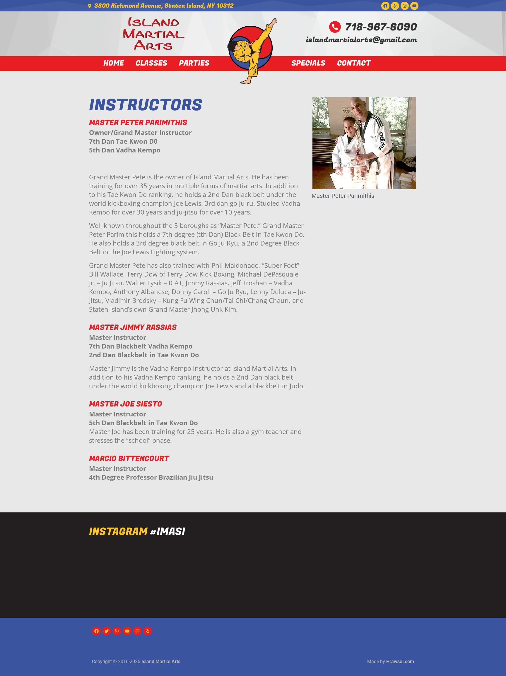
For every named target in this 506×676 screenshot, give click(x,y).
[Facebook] (385, 6)
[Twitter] (106, 631)
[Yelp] (395, 6)
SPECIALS (308, 63)
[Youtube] (414, 6)
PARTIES (194, 63)
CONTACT (354, 63)
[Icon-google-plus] (116, 631)
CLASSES (151, 63)
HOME (113, 63)
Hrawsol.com (400, 661)
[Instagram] (405, 6)
